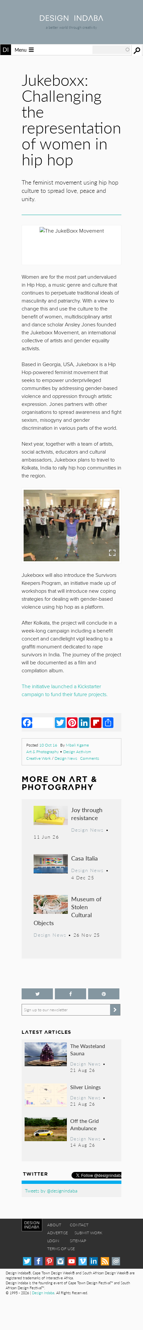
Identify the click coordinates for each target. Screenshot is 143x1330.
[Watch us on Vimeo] (82, 1261)
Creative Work (38, 758)
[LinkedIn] (84, 722)
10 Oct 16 (48, 745)
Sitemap (78, 1241)
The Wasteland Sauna (87, 1049)
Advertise (57, 1233)
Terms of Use (61, 1248)
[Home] (71, 19)
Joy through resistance (86, 813)
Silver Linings (85, 1087)
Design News (66, 758)
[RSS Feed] (105, 1261)
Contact (79, 1225)
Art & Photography (42, 751)
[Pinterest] (72, 722)
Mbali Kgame (77, 745)
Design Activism (77, 751)
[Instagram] (60, 1261)
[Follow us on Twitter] (37, 993)
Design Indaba (43, 1292)
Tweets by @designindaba (51, 1190)
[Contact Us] (116, 1261)
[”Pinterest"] (103, 993)
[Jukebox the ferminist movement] (71, 525)
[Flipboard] (96, 722)
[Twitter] (60, 722)
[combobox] (111, 49)
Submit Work (88, 1233)
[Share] (108, 722)
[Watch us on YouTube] (72, 1261)
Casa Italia (84, 858)
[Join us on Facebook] (70, 993)
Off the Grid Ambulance (84, 1124)
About (54, 1225)
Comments (89, 758)
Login (53, 1241)
